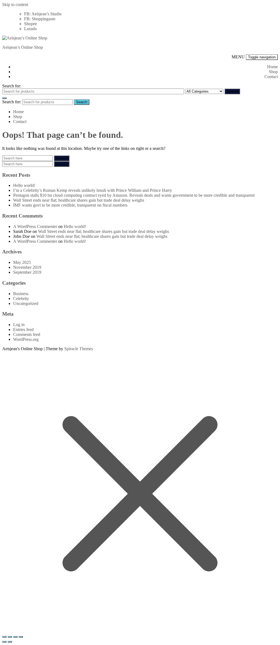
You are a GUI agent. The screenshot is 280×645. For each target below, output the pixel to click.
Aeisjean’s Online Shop (22, 47)
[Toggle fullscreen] (10, 637)
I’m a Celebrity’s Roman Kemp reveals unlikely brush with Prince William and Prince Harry (92, 190)
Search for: (11, 86)
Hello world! (24, 185)
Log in (19, 324)
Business (20, 293)
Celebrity (21, 298)
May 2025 (22, 262)
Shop (273, 71)
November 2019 (27, 267)
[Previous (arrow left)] (4, 642)
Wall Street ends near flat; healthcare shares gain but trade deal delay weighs (78, 200)
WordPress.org (26, 339)
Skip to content (15, 4)
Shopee (30, 23)
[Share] (15, 637)
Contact (271, 76)
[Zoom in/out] (4, 637)
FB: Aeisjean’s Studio (43, 14)
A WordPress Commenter (35, 226)
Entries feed (23, 329)
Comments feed (26, 334)
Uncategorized (25, 303)
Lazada (30, 28)
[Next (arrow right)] (10, 642)
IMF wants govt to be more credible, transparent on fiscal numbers (70, 205)
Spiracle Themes (78, 348)
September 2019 (27, 272)
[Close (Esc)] (21, 637)
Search (232, 91)
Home (272, 66)
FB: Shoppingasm (39, 18)
